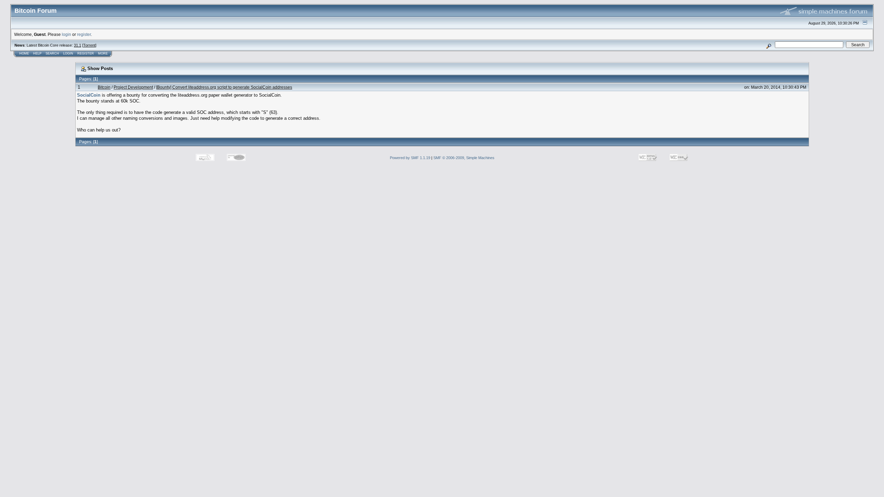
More (103, 53)
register (84, 34)
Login (68, 53)
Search (52, 53)
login (66, 34)
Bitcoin (104, 87)
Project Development (133, 87)
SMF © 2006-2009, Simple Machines (463, 158)
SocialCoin (88, 95)
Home (24, 53)
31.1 (77, 45)
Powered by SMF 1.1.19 (410, 158)
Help (37, 53)
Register (85, 53)
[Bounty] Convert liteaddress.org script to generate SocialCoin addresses (224, 87)
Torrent (89, 45)
